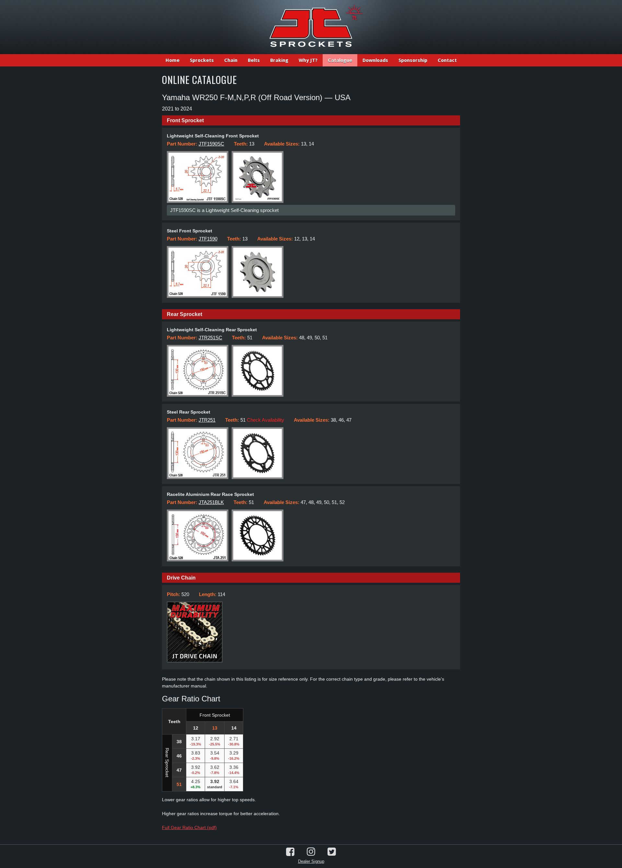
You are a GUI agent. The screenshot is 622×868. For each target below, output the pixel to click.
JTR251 (207, 420)
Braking (279, 60)
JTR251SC (210, 337)
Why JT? (308, 60)
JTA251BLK (211, 502)
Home (172, 60)
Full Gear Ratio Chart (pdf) (189, 827)
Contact (447, 60)
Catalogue (340, 60)
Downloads (375, 60)
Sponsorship (412, 60)
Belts (254, 60)
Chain (230, 60)
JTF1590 (208, 238)
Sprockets (202, 60)
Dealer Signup (311, 861)
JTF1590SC (211, 144)
